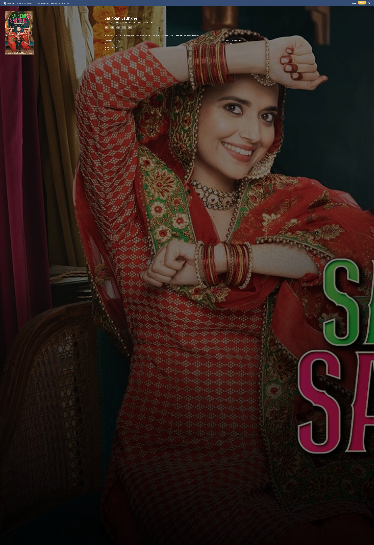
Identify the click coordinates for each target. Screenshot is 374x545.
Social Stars (55, 3)
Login (354, 3)
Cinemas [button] (20, 3)
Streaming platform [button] (32, 3)
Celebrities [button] (45, 3)
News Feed (65, 3)
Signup (362, 3)
